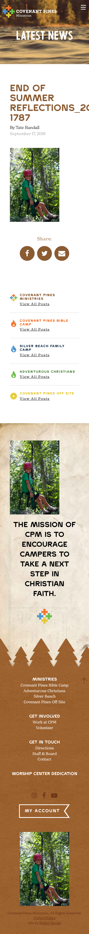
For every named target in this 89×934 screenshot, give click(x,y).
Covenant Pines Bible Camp (44, 685)
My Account (42, 811)
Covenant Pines (37, 300)
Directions (44, 748)
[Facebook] (44, 795)
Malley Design (50, 923)
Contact (44, 759)
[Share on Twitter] (44, 253)
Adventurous (47, 374)
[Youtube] (54, 795)
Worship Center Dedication (44, 774)
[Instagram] (34, 795)
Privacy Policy (45, 918)
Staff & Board (44, 753)
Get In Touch (44, 742)
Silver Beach (42, 351)
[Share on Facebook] (27, 253)
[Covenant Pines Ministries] (29, 17)
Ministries (44, 679)
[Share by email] (61, 253)
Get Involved (44, 716)
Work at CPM (44, 722)
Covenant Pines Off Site (44, 702)
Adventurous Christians (44, 690)
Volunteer (44, 727)
